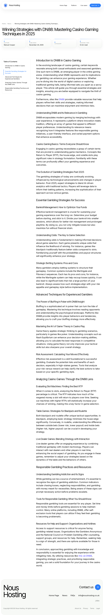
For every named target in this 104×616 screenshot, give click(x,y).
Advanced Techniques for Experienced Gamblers (13, 78)
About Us (78, 608)
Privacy (85, 608)
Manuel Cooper (9, 45)
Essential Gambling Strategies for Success (15, 72)
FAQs (73, 595)
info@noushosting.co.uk (88, 595)
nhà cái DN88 (85, 556)
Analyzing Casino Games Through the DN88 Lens (16, 83)
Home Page (54, 595)
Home (4, 23)
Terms (92, 608)
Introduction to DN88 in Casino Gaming (15, 66)
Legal (98, 608)
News (9, 23)
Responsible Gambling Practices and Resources (17, 89)
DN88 (61, 99)
